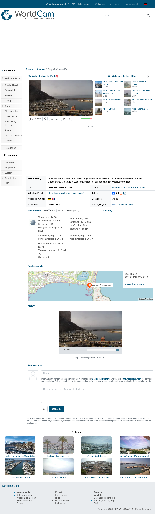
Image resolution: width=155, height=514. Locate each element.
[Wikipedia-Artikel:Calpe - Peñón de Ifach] (53, 198)
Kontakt (59, 492)
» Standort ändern (134, 284)
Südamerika (11, 116)
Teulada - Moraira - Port (142, 100)
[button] (147, 4)
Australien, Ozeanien (10, 123)
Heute (52, 211)
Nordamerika (11, 111)
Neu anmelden (132, 4)
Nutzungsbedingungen (131, 379)
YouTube (98, 495)
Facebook (99, 492)
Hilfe (7, 183)
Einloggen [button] (114, 4)
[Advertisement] (77, 43)
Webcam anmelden (26, 497)
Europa (8, 140)
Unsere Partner (62, 500)
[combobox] (127, 15)
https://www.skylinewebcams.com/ (66, 193)
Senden (58, 408)
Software (9, 162)
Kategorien (10, 148)
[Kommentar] (51, 119)
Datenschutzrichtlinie (101, 379)
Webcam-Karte (12, 78)
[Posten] (113, 193)
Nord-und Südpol (13, 135)
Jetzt (46, 211)
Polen (8, 100)
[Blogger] (121, 193)
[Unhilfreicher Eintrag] (45, 119)
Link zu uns (61, 503)
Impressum (61, 495)
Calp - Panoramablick (112, 100)
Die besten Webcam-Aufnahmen (128, 187)
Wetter (8, 172)
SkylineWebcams (125, 204)
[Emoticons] (44, 409)
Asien (8, 130)
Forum (101, 4)
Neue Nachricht (24, 500)
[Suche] (148, 15)
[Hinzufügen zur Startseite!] (56, 119)
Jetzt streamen (83, 4)
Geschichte (10, 178)
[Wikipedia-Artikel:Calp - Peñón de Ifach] (49, 198)
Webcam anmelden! (58, 4)
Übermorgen (71, 211)
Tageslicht (10, 167)
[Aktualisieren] (79, 210)
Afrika (8, 106)
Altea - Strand (109, 109)
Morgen (60, 211)
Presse (20, 503)
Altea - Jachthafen (140, 109)
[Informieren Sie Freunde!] (124, 193)
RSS (96, 503)
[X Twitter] (117, 193)
